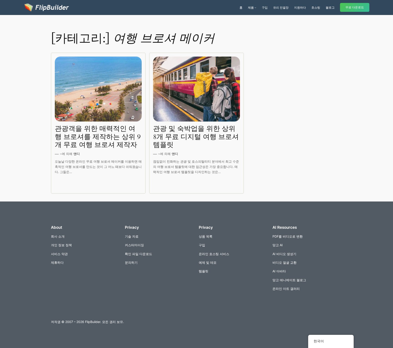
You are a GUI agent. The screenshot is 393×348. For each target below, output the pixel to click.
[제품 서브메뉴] (255, 7)
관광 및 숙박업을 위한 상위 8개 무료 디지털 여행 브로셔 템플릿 (196, 137)
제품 (251, 7)
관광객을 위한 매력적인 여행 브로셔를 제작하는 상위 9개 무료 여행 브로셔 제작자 (98, 137)
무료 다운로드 (354, 7)
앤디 (76, 154)
